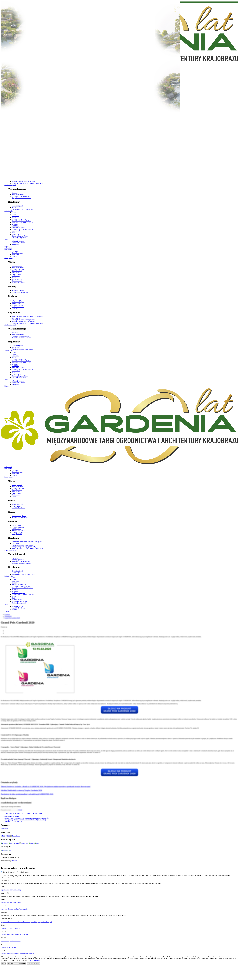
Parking (14, 217)
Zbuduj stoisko (16, 274)
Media (6, 239)
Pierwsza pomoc (17, 234)
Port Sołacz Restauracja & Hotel (21, 221)
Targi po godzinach (17, 279)
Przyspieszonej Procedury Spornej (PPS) (24, 181)
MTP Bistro (15, 226)
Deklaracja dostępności (19, 237)
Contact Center (16, 300)
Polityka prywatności (35, 960)
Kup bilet (14, 193)
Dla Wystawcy (8, 258)
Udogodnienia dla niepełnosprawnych (23, 229)
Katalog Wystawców (18, 194)
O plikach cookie (23, 872)
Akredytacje (15, 244)
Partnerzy (15, 256)
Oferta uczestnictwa (18, 269)
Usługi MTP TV (17, 308)
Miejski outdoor (16, 303)
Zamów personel (17, 281)
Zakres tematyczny (17, 253)
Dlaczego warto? (17, 266)
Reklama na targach (18, 302)
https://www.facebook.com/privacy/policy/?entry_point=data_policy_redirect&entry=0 (26, 922)
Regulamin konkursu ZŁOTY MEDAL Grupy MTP (27, 183)
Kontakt (6, 246)
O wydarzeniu (8, 249)
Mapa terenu (15, 216)
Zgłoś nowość (16, 272)
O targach (15, 251)
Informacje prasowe (18, 241)
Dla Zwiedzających (10, 185)
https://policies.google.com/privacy (11, 890)
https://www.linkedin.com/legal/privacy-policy (14, 909)
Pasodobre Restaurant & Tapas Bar (22, 222)
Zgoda (5, 872)
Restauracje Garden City (19, 219)
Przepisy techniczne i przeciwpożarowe (23, 209)
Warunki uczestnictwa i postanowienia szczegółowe (27, 316)
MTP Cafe (15, 224)
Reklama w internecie (18, 305)
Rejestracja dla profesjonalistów (21, 196)
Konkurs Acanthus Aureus (20, 292)
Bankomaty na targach (18, 227)
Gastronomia (16, 276)
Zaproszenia (20, 821)
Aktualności (8, 248)
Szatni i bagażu (16, 207)
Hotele (14, 214)
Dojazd (14, 212)
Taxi (13, 232)
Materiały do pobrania (18, 243)
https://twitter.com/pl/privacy (9, 947)
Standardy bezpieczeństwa (20, 236)
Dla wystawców (17, 318)
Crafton (14, 861)
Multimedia (15, 254)
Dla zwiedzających (17, 206)
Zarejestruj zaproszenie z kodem (21, 198)
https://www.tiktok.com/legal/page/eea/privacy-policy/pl (17, 953)
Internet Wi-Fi (16, 231)
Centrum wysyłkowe (18, 307)
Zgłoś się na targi (17, 271)
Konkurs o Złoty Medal (19, 290)
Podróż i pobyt (8, 211)
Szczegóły (13, 872)
